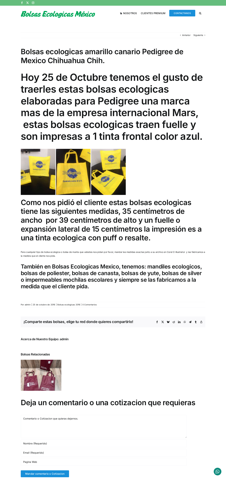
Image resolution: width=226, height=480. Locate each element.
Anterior (186, 35)
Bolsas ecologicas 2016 (68, 304)
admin (28, 304)
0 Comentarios (89, 304)
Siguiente (198, 35)
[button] (200, 13)
